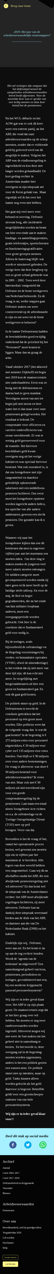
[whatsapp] (42, 1145)
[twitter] (27, 1145)
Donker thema (10, 1257)
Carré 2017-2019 (11, 1178)
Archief (8, 1161)
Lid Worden (10, 1264)
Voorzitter (8, 1188)
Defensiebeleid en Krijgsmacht (18, 1183)
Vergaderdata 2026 (12, 1232)
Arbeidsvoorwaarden (18, 1204)
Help (5, 1248)
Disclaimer (8, 1242)
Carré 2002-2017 (11, 1173)
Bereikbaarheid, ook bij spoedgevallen (22, 1227)
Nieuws (6, 1193)
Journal (6, 1168)
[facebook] (12, 1145)
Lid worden (8, 1237)
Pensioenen (8, 1210)
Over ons (9, 1221)
